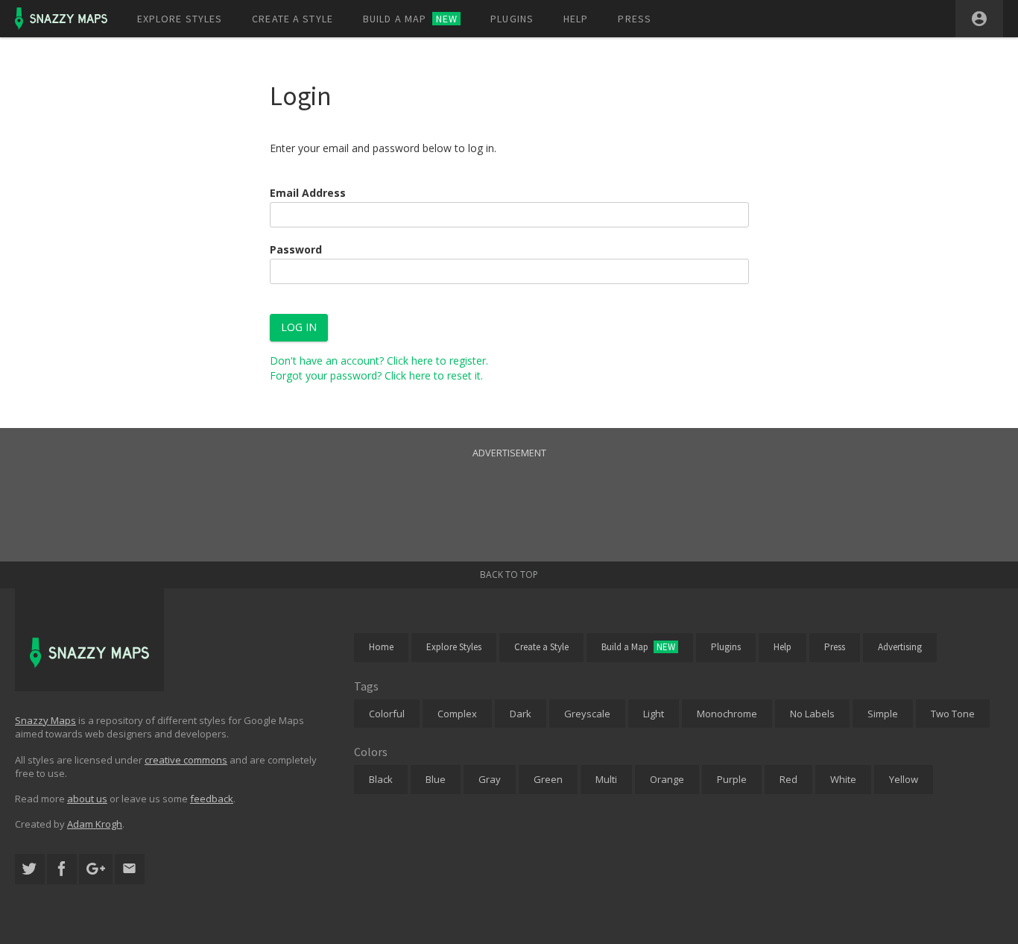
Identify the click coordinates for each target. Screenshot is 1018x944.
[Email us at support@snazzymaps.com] (130, 869)
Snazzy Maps (45, 720)
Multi (606, 779)
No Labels (812, 713)
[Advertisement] (509, 494)
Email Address (308, 193)
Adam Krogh (94, 824)
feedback (211, 798)
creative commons (186, 760)
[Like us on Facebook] (62, 869)
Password (296, 249)
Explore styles (180, 18)
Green (548, 779)
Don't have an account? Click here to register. (379, 360)
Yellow (903, 779)
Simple (882, 713)
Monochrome (727, 713)
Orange (667, 779)
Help (575, 18)
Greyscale (587, 713)
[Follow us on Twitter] (30, 869)
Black (381, 779)
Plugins (512, 18)
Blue (436, 779)
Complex (457, 713)
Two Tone (953, 713)
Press (634, 18)
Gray (489, 779)
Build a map (410, 18)
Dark (520, 713)
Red (788, 779)
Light (653, 713)
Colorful (387, 713)
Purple (732, 779)
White (843, 779)
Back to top (509, 574)
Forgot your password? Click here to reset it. (376, 375)
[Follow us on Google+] (96, 869)
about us (87, 798)
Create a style (292, 18)
